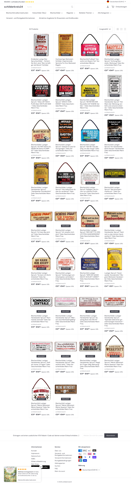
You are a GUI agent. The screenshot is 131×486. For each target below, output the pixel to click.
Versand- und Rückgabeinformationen (20, 18)
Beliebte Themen (85, 13)
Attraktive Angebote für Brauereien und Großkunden (58, 18)
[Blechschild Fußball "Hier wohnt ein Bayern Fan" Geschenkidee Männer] (90, 52)
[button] (40, 466)
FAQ (56, 469)
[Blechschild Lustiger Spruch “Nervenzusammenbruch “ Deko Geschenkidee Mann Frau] (114, 181)
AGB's (33, 459)
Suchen (57, 466)
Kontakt (34, 451)
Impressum (35, 453)
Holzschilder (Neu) (39, 13)
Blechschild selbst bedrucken (17, 13)
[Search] (72, 7)
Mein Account (60, 471)
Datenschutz (35, 456)
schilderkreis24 (13, 6)
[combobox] (50, 7)
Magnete (70, 13)
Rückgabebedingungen (63, 461)
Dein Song (34, 464)
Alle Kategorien (104, 13)
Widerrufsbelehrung (38, 461)
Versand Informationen (63, 458)
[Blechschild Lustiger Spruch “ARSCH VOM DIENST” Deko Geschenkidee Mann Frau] (66, 94)
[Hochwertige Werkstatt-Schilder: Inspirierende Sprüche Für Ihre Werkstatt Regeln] (66, 53)
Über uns (58, 451)
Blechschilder (55, 13)
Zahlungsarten (60, 463)
